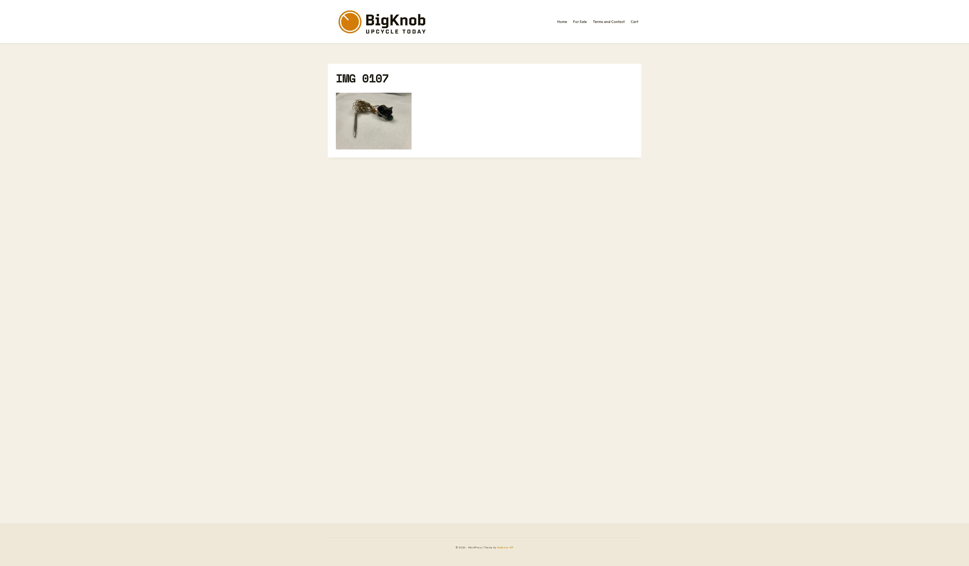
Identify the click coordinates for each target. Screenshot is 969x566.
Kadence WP (505, 547)
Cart (634, 21)
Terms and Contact (609, 21)
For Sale (580, 21)
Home (562, 21)
